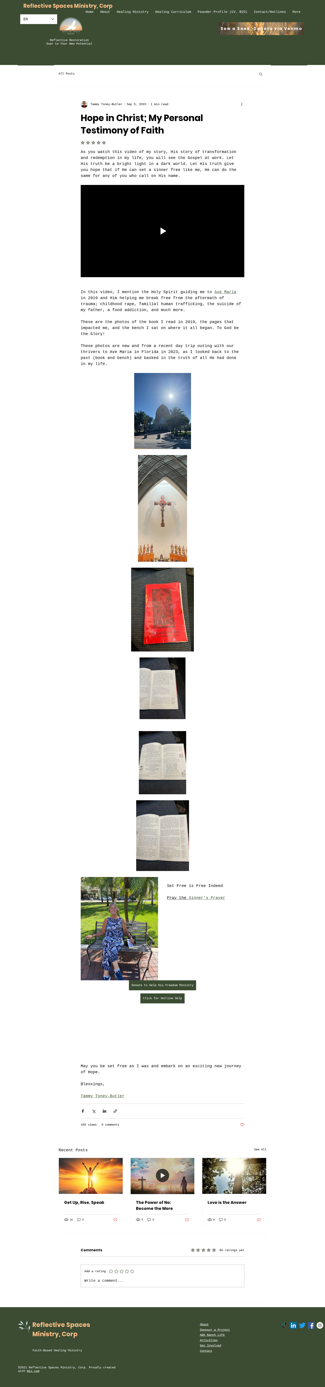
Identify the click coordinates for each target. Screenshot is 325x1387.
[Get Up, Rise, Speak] (91, 1176)
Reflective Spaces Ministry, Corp (68, 6)
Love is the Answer (227, 1202)
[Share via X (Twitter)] (94, 1111)
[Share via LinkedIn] (104, 1111)
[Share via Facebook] (83, 1111)
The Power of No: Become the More (154, 1205)
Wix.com (33, 1371)
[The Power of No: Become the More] (163, 1176)
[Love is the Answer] (234, 1176)
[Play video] (162, 231)
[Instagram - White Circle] (320, 1325)
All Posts (67, 73)
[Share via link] (115, 1111)
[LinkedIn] (293, 1325)
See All (260, 1149)
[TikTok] (284, 1325)
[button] (261, 74)
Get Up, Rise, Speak (84, 1202)
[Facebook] (311, 1325)
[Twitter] (302, 1325)
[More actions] (241, 104)
